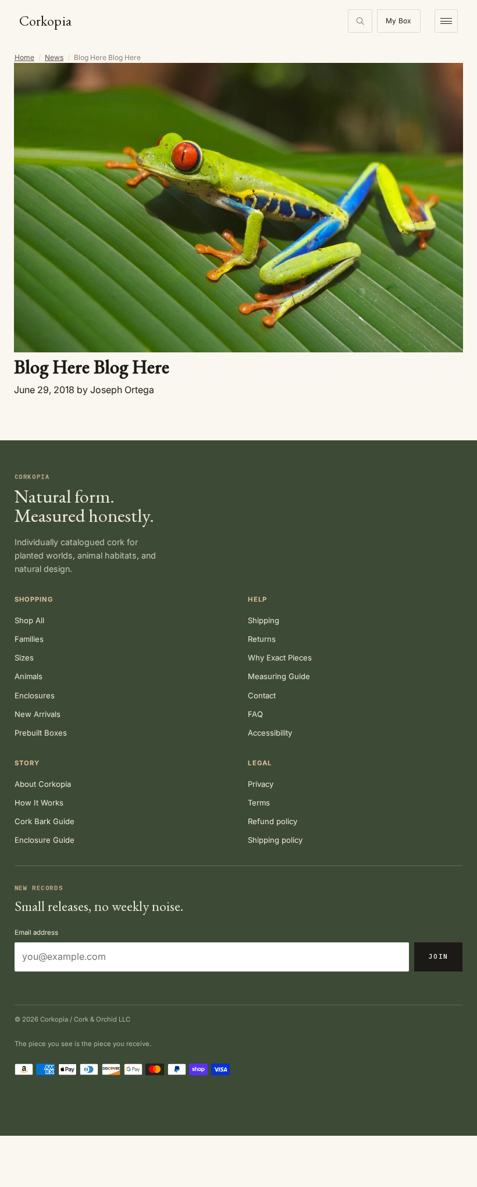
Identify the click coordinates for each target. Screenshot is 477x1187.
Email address (36, 932)
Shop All (29, 620)
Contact (262, 695)
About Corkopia (43, 784)
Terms (259, 802)
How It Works (39, 802)
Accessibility (270, 732)
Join (438, 956)
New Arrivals (37, 714)
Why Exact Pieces (280, 657)
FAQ (255, 714)
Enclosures (35, 695)
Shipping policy (275, 840)
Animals (28, 676)
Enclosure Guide (44, 840)
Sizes (24, 657)
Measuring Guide (279, 676)
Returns (262, 639)
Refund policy (272, 821)
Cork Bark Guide (44, 821)
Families (29, 639)
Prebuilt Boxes (41, 732)
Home (24, 57)
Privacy (260, 784)
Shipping (263, 620)
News (54, 57)
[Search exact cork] (360, 21)
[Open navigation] (446, 21)
